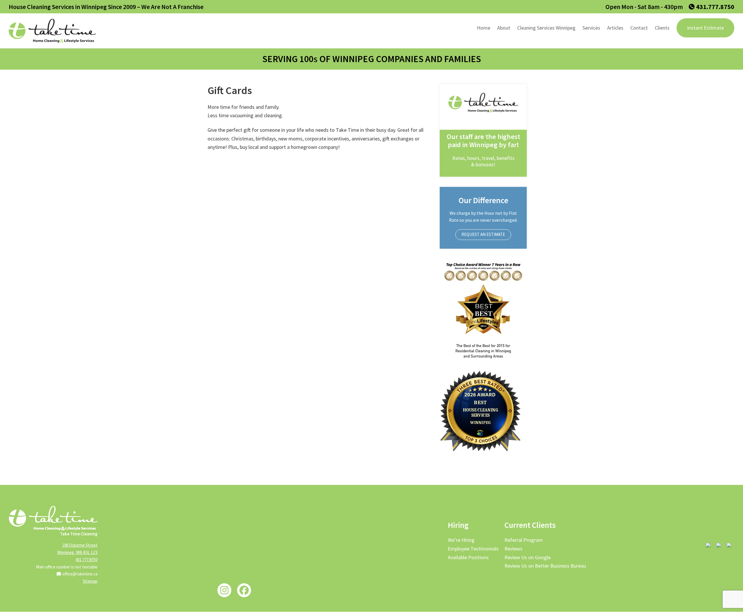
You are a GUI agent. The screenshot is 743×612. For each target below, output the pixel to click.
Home (483, 27)
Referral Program (523, 540)
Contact (639, 27)
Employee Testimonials (473, 548)
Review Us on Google (527, 557)
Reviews (513, 548)
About (503, 27)
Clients (662, 27)
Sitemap (90, 581)
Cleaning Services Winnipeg (546, 27)
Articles (615, 27)
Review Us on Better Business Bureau (545, 565)
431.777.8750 (715, 7)
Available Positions (468, 557)
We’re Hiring (461, 540)
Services (591, 27)
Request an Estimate (483, 234)
